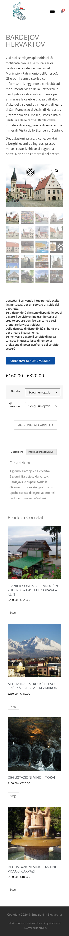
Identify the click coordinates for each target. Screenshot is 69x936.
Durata (15, 391)
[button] (52, 11)
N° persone (14, 405)
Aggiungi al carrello (35, 425)
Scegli (13, 612)
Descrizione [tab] (17, 451)
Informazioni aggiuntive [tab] (40, 451)
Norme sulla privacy (35, 928)
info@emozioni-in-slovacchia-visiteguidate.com (34, 923)
